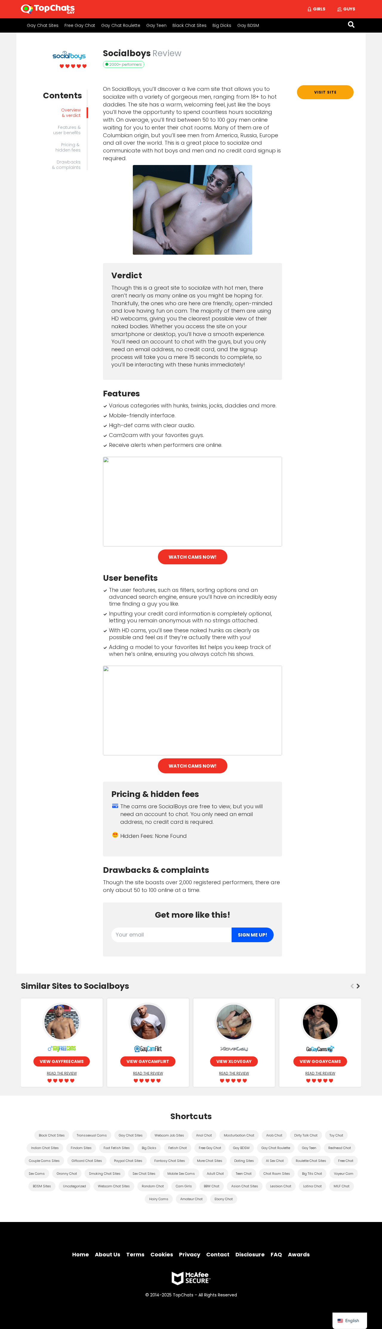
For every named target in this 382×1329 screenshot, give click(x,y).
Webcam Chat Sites (114, 1186)
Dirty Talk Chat (306, 1135)
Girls (319, 9)
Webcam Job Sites (169, 1135)
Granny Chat (67, 1173)
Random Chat (153, 1186)
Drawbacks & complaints (66, 164)
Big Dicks (221, 25)
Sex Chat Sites (144, 1173)
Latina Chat (312, 1186)
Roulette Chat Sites (311, 1160)
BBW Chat (211, 1186)
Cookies (161, 1254)
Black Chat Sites (189, 25)
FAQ (276, 1254)
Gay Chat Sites (42, 25)
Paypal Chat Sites (128, 1160)
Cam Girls (184, 1186)
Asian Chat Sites (244, 1186)
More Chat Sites (209, 1160)
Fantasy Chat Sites (169, 1160)
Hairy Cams (158, 1199)
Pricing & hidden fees (68, 147)
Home (80, 1254)
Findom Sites (81, 1147)
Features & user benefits (67, 130)
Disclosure (250, 1254)
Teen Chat (244, 1173)
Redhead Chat (339, 1147)
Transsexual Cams (92, 1135)
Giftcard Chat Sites (87, 1160)
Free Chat (345, 1160)
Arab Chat (274, 1135)
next (358, 986)
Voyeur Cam (343, 1173)
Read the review (62, 1073)
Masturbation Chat (239, 1135)
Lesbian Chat (280, 1186)
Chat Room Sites (277, 1173)
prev (352, 986)
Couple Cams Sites (44, 1160)
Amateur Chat (191, 1199)
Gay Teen (156, 25)
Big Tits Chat (312, 1173)
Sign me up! (252, 934)
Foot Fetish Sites (117, 1147)
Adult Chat (215, 1173)
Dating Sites (244, 1160)
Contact (217, 1254)
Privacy (189, 1254)
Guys (349, 9)
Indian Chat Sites (45, 1147)
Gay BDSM (248, 25)
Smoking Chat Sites (105, 1173)
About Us (107, 1254)
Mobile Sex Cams (181, 1173)
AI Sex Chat (275, 1160)
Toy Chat (336, 1135)
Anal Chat (204, 1135)
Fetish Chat (177, 1147)
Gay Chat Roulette (120, 25)
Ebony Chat (224, 1199)
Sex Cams (37, 1173)
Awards (299, 1254)
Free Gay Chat (79, 25)
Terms (135, 1254)
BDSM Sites (42, 1186)
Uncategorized (74, 1186)
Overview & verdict (71, 112)
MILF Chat (341, 1186)
